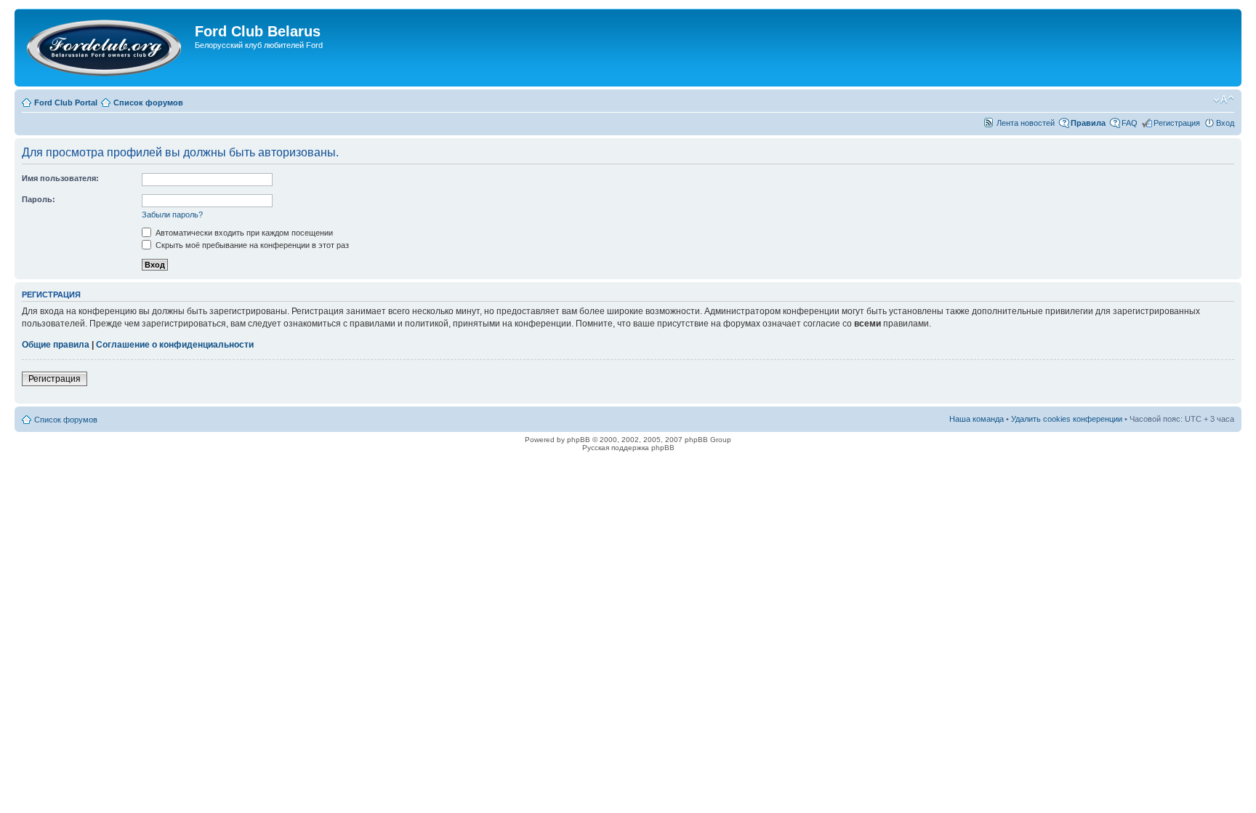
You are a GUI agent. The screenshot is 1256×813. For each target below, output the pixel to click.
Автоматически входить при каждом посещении (243, 232)
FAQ (1130, 123)
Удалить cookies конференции (1066, 418)
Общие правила (55, 345)
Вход (1225, 123)
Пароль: (38, 199)
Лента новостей (1026, 123)
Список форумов (148, 102)
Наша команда (976, 418)
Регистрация (1177, 123)
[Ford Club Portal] (106, 47)
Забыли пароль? (172, 214)
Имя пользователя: (60, 178)
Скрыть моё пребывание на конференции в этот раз (251, 245)
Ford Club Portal (65, 102)
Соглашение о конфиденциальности (175, 345)
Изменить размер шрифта (1223, 99)
